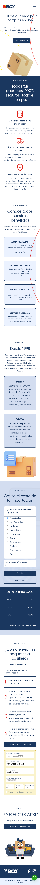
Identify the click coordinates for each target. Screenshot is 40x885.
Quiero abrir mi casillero (19, 744)
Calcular (20, 573)
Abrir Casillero (20, 40)
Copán (12, 538)
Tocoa (12, 554)
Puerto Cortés (15, 530)
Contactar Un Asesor (19, 826)
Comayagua (15, 550)
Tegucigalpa (15, 518)
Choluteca (14, 546)
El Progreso (14, 534)
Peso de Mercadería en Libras (16, 562)
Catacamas (15, 542)
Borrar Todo (20, 581)
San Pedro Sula (16, 522)
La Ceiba (13, 526)
